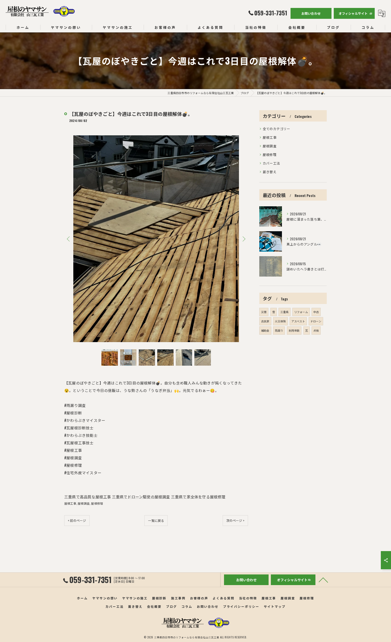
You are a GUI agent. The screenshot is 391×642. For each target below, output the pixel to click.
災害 (264, 312)
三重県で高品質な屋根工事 (87, 496)
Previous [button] (68, 238)
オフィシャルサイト (353, 13)
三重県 (284, 312)
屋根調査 (84, 503)
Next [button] (243, 238)
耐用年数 (294, 330)
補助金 (265, 330)
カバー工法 (271, 163)
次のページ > (235, 520)
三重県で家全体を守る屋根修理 (198, 496)
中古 (316, 312)
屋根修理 (97, 503)
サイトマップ (275, 606)
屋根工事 (70, 503)
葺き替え (270, 171)
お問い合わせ (311, 13)
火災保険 (280, 321)
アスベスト (298, 321)
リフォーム (301, 312)
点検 (316, 330)
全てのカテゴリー (276, 128)
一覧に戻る (156, 520)
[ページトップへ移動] (323, 579)
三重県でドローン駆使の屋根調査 (141, 496)
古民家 (265, 321)
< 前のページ (77, 520)
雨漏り (279, 330)
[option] (156, 238)
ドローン (315, 321)
